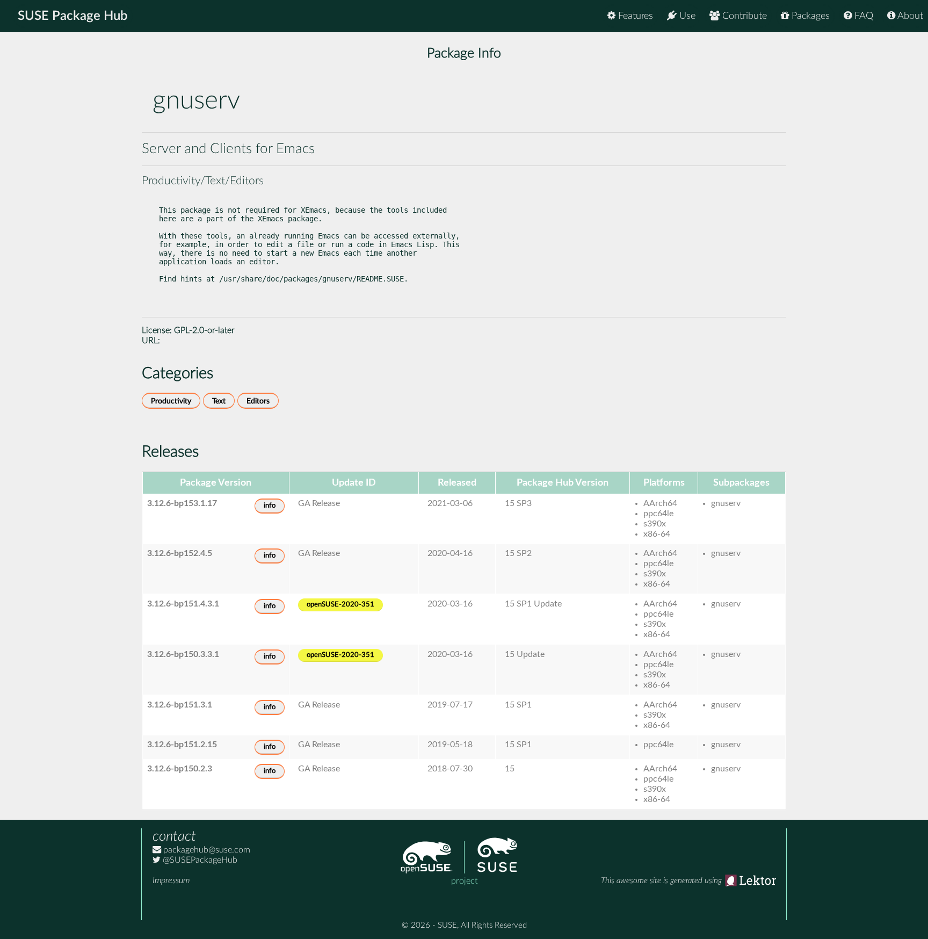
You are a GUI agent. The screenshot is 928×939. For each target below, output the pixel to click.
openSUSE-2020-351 (340, 604)
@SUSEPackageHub (199, 860)
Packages (809, 16)
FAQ (862, 16)
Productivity (171, 401)
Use (686, 16)
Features (634, 16)
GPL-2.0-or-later (204, 330)
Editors (258, 401)
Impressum (171, 880)
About (909, 16)
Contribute (743, 16)
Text (219, 401)
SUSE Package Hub (73, 16)
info (270, 505)
